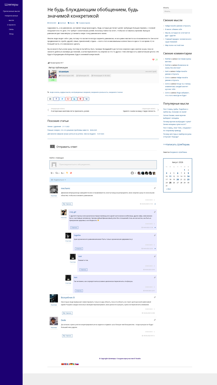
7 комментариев (84, 23)
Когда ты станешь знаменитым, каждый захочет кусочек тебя (178, 86)
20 (178, 179)
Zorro (167, 77)
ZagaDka (77, 235)
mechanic (65, 188)
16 (188, 176)
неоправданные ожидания (80, 92)
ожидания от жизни (116, 92)
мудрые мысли (65, 92)
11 (170, 176)
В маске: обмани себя (173, 29)
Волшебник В (68, 297)
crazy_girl (72, 212)
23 (188, 179)
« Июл (168, 189)
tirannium (63, 23)
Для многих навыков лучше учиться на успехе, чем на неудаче (71, 134)
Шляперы (11, 4)
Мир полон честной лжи (174, 45)
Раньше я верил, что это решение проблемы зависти (68, 130)
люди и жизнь (55, 92)
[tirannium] (53, 74)
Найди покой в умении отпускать (178, 26)
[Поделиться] (56, 99)
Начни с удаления (54, 126)
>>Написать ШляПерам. (176, 144)
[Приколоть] (80, 99)
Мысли (72, 23)
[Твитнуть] (62, 99)
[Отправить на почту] (50, 99)
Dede (63, 320)
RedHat (168, 59)
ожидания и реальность (99, 92)
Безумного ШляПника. (178, 152)
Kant (80, 256)
